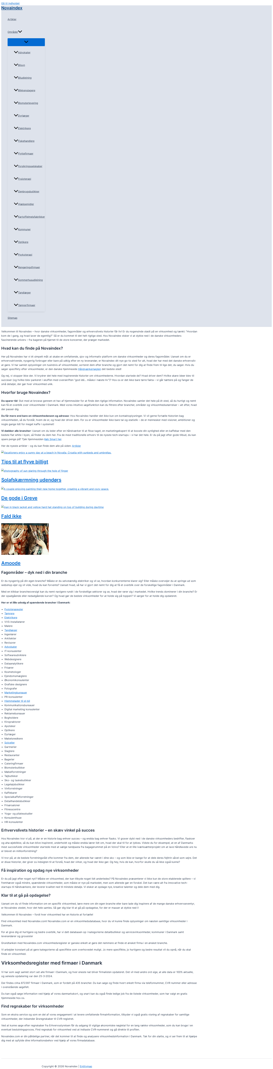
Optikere (23, 242)
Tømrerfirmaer (26, 305)
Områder (13, 31)
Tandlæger (24, 292)
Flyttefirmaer (25, 153)
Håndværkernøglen (89, 369)
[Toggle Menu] (26, 42)
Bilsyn (21, 65)
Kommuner (24, 229)
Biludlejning (25, 77)
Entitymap (86, 1066)
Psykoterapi (25, 254)
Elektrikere (24, 128)
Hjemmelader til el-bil (17, 701)
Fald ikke (11, 516)
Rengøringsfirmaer (29, 267)
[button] (20, 32)
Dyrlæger (23, 115)
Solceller (9, 742)
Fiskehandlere (26, 140)
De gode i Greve (19, 498)
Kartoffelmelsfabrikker (31, 216)
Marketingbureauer (15, 692)
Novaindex (11, 7)
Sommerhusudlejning (30, 280)
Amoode (11, 563)
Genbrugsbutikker (28, 191)
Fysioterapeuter (13, 609)
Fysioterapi (24, 178)
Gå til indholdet (10, 3)
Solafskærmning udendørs (31, 480)
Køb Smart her (52, 439)
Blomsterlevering (28, 103)
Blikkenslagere (26, 90)
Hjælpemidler (26, 204)
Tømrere (9, 613)
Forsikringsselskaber (30, 166)
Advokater (24, 52)
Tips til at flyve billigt (24, 461)
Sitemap (12, 317)
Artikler (12, 19)
